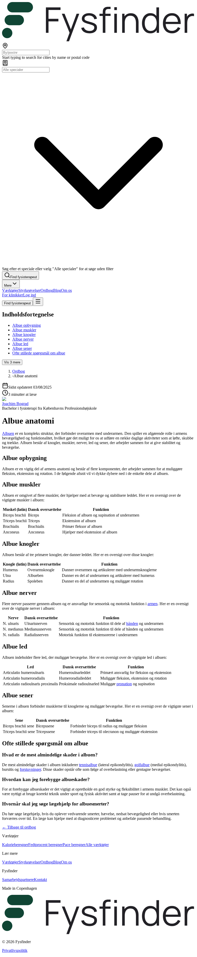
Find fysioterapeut (17, 303)
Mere (8, 285)
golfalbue (142, 765)
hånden (132, 623)
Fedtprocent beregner (45, 844)
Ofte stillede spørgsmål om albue (38, 353)
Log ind (29, 295)
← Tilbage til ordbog (19, 827)
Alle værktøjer (97, 844)
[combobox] (26, 52)
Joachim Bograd (15, 403)
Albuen (8, 433)
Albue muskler (24, 330)
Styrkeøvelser (29, 290)
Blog (57, 290)
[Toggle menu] (38, 301)
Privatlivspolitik (14, 950)
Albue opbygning (26, 325)
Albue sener (22, 348)
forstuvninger (30, 769)
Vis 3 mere (12, 362)
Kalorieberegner (15, 844)
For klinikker (12, 295)
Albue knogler (24, 334)
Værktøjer (10, 290)
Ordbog (47, 290)
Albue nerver (23, 339)
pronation (124, 684)
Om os (66, 290)
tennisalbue (88, 765)
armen (152, 604)
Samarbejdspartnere (18, 879)
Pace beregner (74, 844)
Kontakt (40, 879)
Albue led (20, 344)
